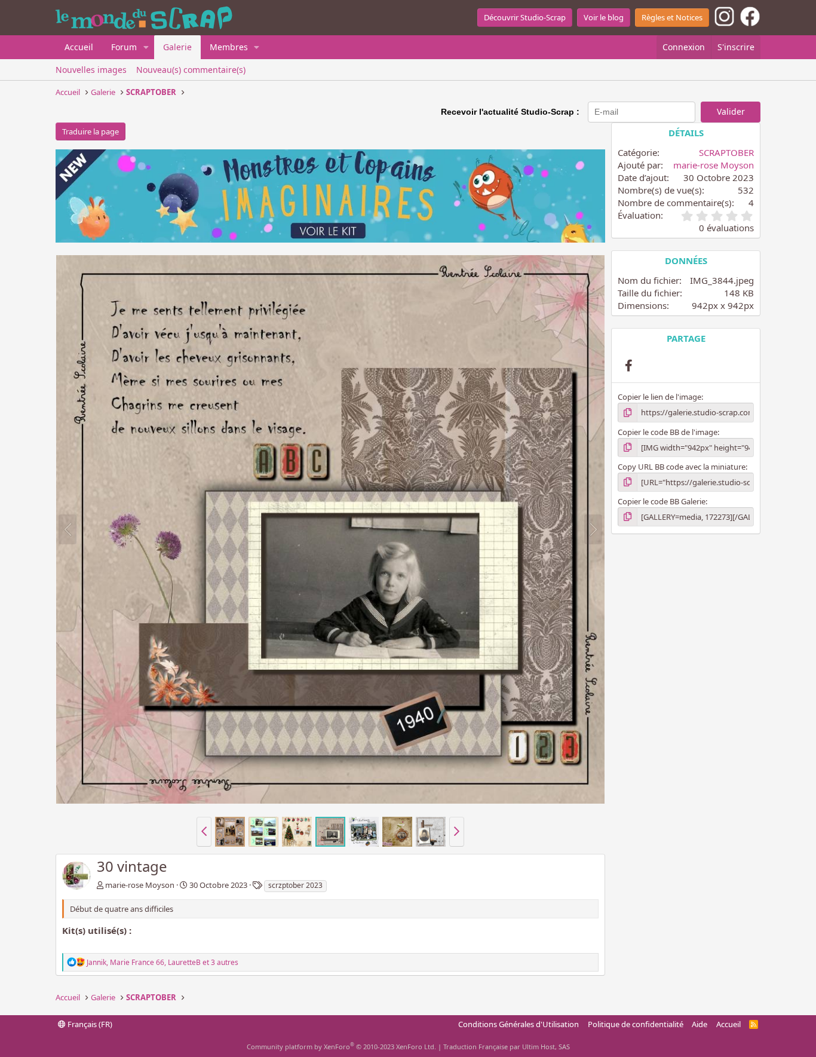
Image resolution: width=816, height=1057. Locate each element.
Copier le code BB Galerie (661, 501)
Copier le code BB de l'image (667, 432)
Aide (699, 1024)
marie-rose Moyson (139, 885)
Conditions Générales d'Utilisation (518, 1024)
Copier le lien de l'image (659, 396)
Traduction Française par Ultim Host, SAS (506, 1046)
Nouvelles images (91, 69)
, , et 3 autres (162, 962)
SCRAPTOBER (726, 152)
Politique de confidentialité (635, 1024)
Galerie (177, 47)
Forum (124, 47)
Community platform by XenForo (341, 1046)
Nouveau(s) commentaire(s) (191, 69)
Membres (229, 47)
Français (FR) (89, 1024)
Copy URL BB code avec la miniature (682, 466)
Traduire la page (90, 131)
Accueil (79, 47)
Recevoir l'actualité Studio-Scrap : (510, 112)
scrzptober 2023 (295, 885)
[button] (146, 47)
